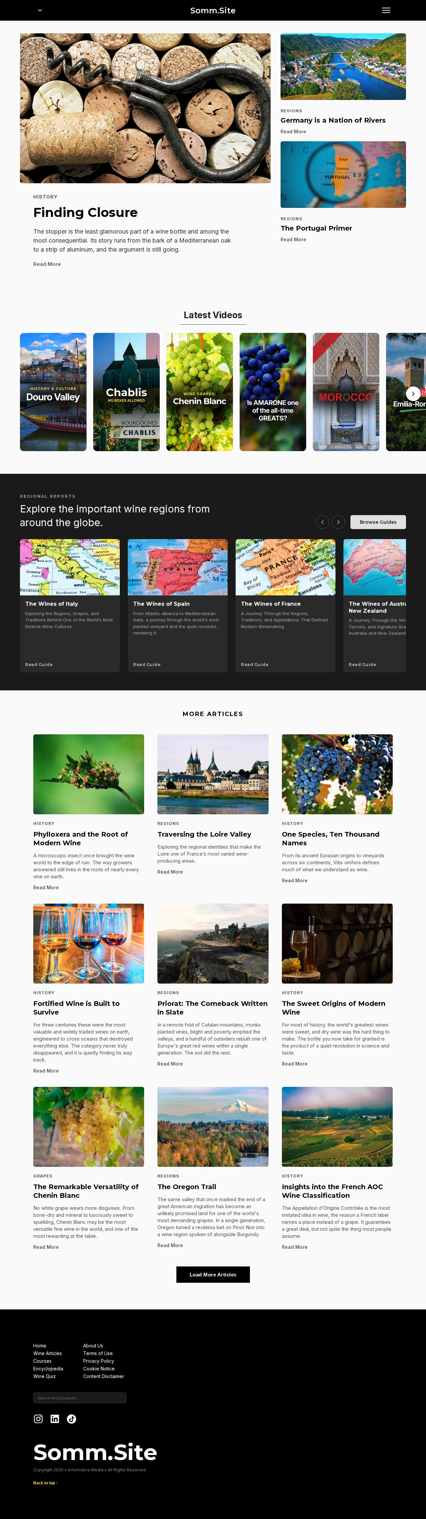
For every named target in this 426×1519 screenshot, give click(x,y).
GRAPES (42, 1175)
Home (39, 1345)
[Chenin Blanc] (199, 392)
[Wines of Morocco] (346, 392)
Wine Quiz (44, 1376)
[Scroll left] (322, 522)
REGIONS (291, 110)
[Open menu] (386, 10)
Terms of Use (98, 1353)
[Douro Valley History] (53, 392)
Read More (47, 264)
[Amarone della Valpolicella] (273, 392)
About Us (93, 1345)
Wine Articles (47, 1353)
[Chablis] (126, 392)
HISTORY (45, 197)
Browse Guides (378, 522)
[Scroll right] (413, 393)
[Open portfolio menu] (40, 10)
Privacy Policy (98, 1361)
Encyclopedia (48, 1368)
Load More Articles (213, 1274)
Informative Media (86, 1469)
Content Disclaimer (103, 1376)
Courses (42, 1361)
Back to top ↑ (45, 1483)
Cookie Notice (99, 1368)
